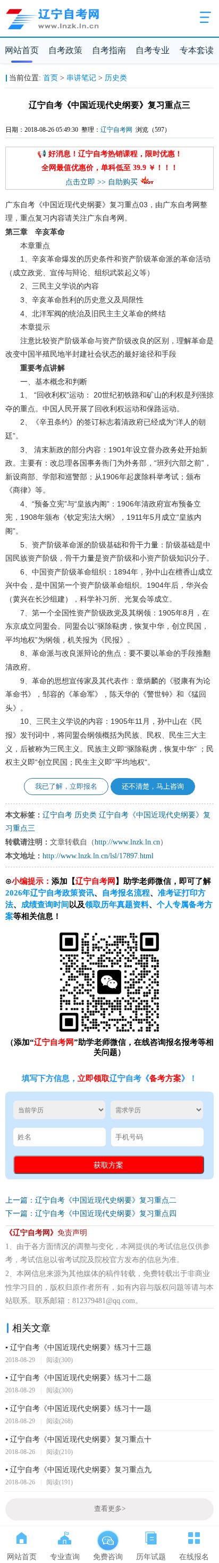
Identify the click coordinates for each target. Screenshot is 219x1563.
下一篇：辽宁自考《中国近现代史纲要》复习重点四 (90, 1214)
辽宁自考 (57, 815)
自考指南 (109, 50)
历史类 (116, 78)
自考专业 (153, 50)
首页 (50, 78)
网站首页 (22, 50)
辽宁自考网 (116, 129)
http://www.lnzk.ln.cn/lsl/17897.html (98, 856)
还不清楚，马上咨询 (153, 786)
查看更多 (109, 1509)
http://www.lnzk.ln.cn (127, 842)
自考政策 (65, 50)
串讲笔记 (81, 78)
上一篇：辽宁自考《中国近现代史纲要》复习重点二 (90, 1200)
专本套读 (197, 50)
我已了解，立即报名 (66, 786)
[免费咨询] (107, 1535)
